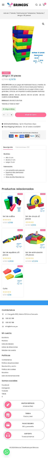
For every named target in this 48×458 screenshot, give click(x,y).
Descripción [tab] (8, 147)
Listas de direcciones (10, 347)
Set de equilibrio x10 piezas (11, 253)
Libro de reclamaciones (11, 376)
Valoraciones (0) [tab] (22, 147)
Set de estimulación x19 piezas (34, 253)
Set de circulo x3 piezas (33, 217)
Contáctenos (7, 360)
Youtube (5, 391)
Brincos (35, 447)
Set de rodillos (9, 216)
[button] (43, 24)
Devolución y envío (9, 366)
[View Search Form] (36, 5)
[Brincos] (17, 4)
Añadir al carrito (30, 115)
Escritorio (5, 338)
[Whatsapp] (6, 452)
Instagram (6, 388)
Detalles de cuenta (9, 350)
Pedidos (5, 341)
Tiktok (4, 394)
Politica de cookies (9, 369)
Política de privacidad (10, 363)
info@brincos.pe (11, 326)
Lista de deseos (8, 344)
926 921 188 (9, 318)
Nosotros (5, 373)
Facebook (5, 385)
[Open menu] (3, 4)
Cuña (5, 288)
